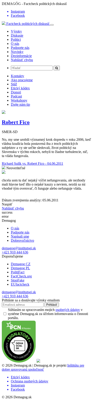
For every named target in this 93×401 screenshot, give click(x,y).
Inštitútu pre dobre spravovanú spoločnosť (43, 367)
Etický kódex (20, 88)
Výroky (16, 31)
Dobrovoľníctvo (22, 240)
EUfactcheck (20, 284)
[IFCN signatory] (19, 361)
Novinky (17, 52)
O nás (15, 43)
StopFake (17, 280)
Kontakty (17, 76)
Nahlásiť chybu (22, 60)
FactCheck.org (21, 276)
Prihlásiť (51, 304)
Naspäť (7, 204)
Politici (16, 39)
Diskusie (17, 35)
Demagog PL (20, 268)
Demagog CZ (20, 264)
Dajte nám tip (20, 104)
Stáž (14, 84)
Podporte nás (20, 48)
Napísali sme (20, 236)
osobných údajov (68, 310)
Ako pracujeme (22, 80)
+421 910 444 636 (15, 252)
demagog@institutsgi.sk (19, 248)
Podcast (16, 96)
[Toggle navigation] (52, 25)
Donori (16, 92)
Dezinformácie (21, 56)
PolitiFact (17, 272)
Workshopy (19, 100)
